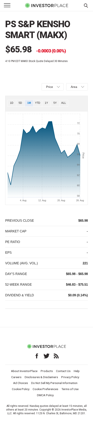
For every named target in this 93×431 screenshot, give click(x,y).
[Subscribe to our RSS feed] (56, 356)
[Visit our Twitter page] (46, 356)
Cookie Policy (20, 389)
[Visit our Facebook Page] (37, 356)
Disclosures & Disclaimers (41, 377)
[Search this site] (86, 5)
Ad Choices (20, 383)
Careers (16, 377)
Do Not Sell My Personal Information (54, 383)
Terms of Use (70, 389)
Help (77, 371)
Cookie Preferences (45, 389)
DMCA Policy (45, 395)
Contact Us (63, 371)
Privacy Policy (70, 377)
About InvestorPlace (24, 371)
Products (47, 371)
